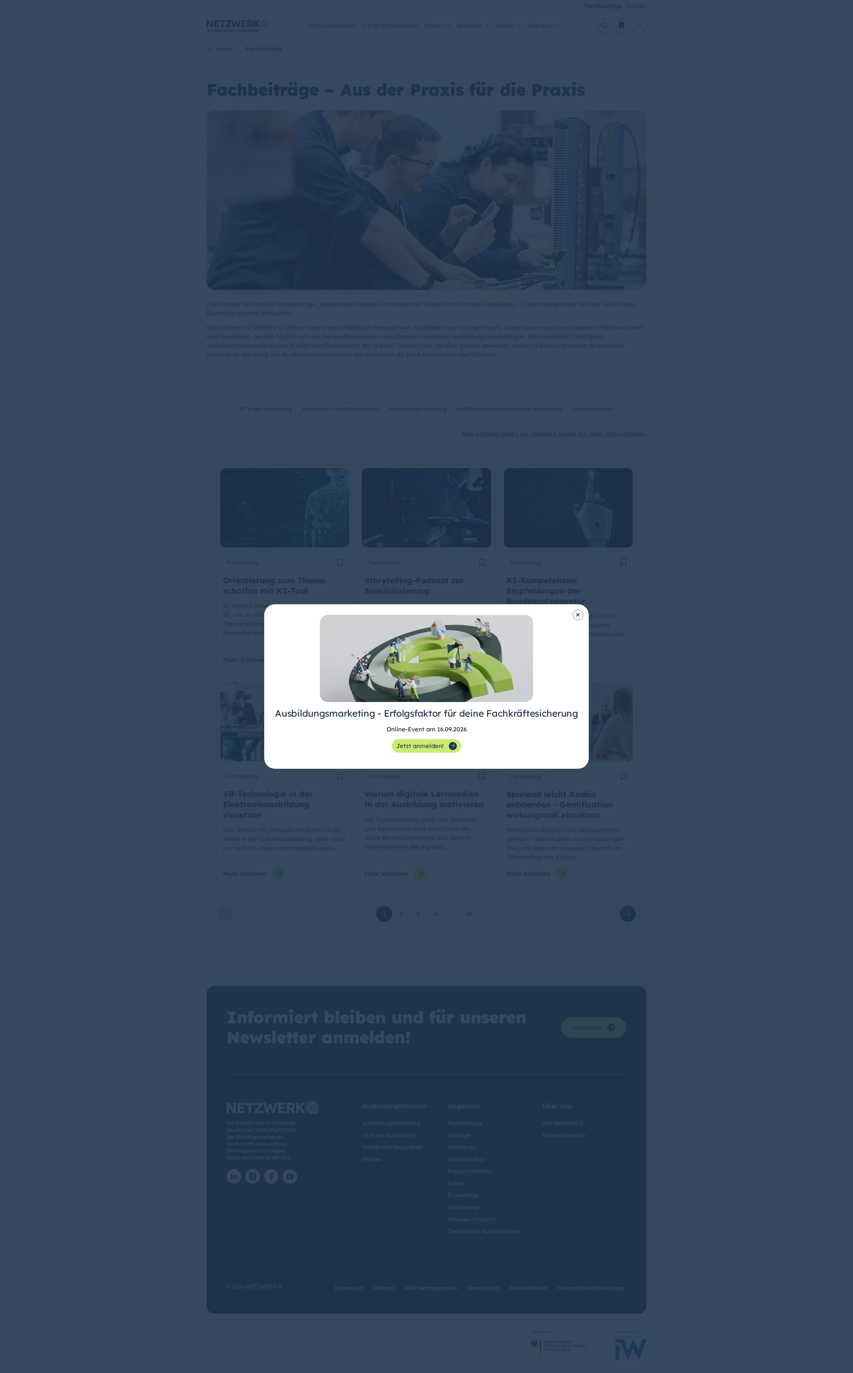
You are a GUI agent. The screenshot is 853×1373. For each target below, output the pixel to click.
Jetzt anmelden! (419, 746)
